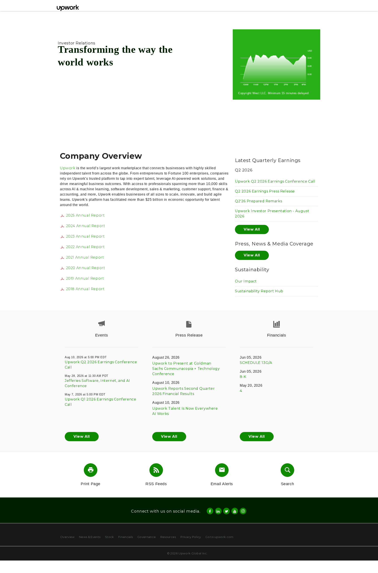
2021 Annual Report (85, 257)
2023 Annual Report (85, 236)
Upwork (67, 168)
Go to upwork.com (219, 537)
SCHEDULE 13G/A (256, 363)
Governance (146, 537)
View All (252, 229)
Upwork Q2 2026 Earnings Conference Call (275, 181)
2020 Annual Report (85, 268)
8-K (243, 377)
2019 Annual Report (85, 278)
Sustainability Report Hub (259, 291)
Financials (125, 537)
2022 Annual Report (85, 247)
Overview (67, 537)
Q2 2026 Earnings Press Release (265, 191)
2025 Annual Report (85, 215)
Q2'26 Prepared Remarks (258, 201)
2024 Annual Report (85, 226)
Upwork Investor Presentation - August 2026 (272, 213)
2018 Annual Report (85, 289)
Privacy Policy (190, 537)
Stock (109, 537)
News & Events (89, 537)
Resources (168, 537)
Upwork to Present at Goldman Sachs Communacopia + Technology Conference (186, 368)
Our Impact (246, 281)
